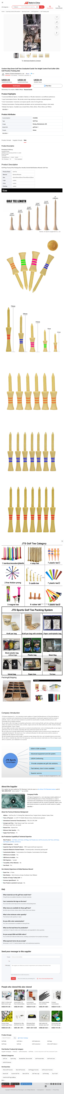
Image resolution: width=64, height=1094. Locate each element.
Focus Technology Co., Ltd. (21, 1089)
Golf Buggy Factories (33, 1070)
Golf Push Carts (51, 1058)
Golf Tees (50, 840)
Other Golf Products (52, 1044)
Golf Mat (12, 842)
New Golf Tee (26, 1073)
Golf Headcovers (33, 840)
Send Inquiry (16, 86)
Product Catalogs (23, 1038)
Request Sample (28, 89)
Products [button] (16, 7)
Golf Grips (56, 840)
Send (13, 978)
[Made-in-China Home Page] (32, 2)
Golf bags (49, 1041)
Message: (8, 965)
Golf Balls (14, 840)
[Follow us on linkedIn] (46, 1086)
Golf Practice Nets (39, 1058)
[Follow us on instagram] (56, 1084)
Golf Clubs (20, 840)
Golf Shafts (6, 842)
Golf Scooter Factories (47, 1070)
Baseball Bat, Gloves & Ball (25, 1058)
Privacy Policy (56, 1089)
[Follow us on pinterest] (60, 1084)
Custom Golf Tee (15, 1073)
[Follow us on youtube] (58, 1084)
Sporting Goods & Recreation (13, 11)
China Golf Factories (8, 1070)
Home (3, 11)
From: (8, 957)
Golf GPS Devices (7, 1062)
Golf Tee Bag (46, 1073)
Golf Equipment (35, 11)
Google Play (15, 1084)
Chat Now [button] (48, 86)
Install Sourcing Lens (9, 1086)
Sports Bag (13, 1058)
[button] (2, 2)
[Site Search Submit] (41, 7)
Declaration (48, 1089)
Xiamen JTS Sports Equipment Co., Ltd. (14, 73)
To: (9, 961)
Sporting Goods (25, 11)
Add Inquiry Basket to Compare (32, 61)
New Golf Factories (20, 1070)
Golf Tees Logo (35, 1073)
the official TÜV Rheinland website (47, 789)
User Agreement (40, 1089)
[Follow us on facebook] (51, 1084)
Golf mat (19, 1044)
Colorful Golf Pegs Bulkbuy (9, 1077)
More (3, 1080)
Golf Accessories (43, 840)
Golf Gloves (18, 842)
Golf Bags (26, 840)
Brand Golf (5, 1073)
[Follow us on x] (53, 1084)
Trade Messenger (26, 1084)
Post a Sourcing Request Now (45, 978)
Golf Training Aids (44, 11)
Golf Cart (5, 1058)
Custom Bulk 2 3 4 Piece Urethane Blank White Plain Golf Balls (19, 1004)
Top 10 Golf (55, 1073)
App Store (5, 1084)
